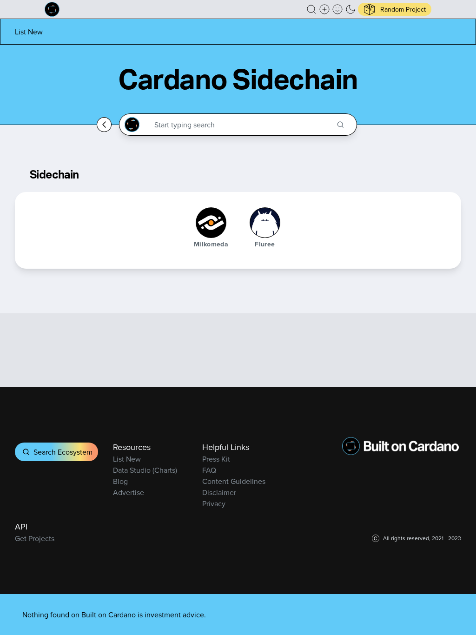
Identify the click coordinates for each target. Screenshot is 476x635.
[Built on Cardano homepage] (52, 9)
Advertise (128, 492)
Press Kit (216, 459)
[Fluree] (265, 223)
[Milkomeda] (211, 223)
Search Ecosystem (63, 452)
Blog (120, 481)
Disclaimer (219, 492)
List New (29, 31)
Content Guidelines (233, 481)
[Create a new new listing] (324, 9)
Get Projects (34, 538)
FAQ (209, 470)
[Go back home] (104, 124)
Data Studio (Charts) (145, 470)
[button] (311, 9)
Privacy (213, 503)
